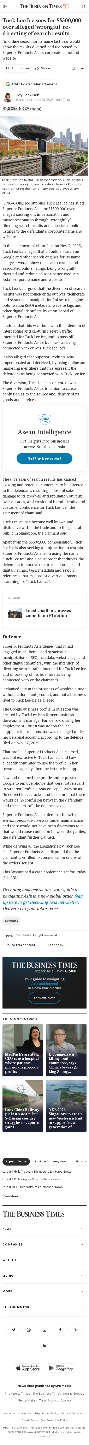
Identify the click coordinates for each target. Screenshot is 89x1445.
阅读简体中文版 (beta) (22, 108)
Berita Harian (27, 1400)
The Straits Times (17, 1393)
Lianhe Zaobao (73, 1393)
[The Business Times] (41, 6)
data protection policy (54, 1420)
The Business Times (46, 1393)
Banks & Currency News (51, 1161)
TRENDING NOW (18, 1019)
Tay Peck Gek (27, 95)
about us (10, 1413)
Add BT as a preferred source (34, 84)
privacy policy (50, 1413)
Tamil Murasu (49, 1400)
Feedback (55, 945)
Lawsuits (11, 921)
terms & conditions (73, 1413)
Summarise (20, 68)
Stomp (66, 1400)
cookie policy (30, 1420)
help (37, 1413)
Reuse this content (20, 945)
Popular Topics (16, 1161)
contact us (24, 1413)
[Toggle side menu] (5, 6)
